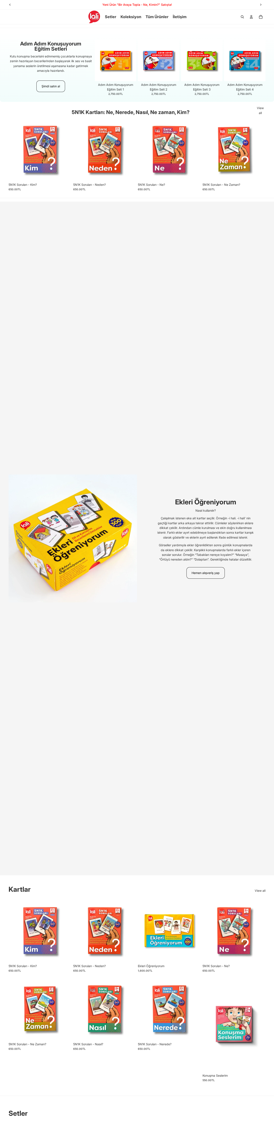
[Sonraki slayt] (260, 4)
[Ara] (242, 17)
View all (260, 110)
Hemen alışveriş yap (206, 573)
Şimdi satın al (51, 86)
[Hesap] (251, 17)
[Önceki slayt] (10, 4)
